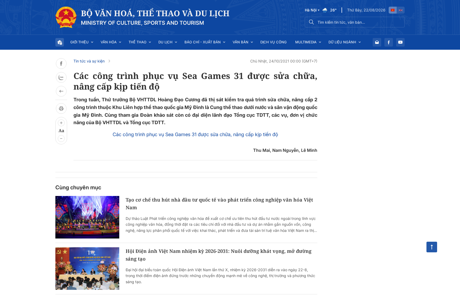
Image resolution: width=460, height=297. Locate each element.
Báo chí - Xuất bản (202, 42)
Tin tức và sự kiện (89, 61)
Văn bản (240, 42)
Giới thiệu (79, 42)
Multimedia (306, 42)
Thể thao (137, 42)
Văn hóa (109, 42)
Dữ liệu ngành (342, 42)
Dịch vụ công (273, 42)
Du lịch (165, 42)
